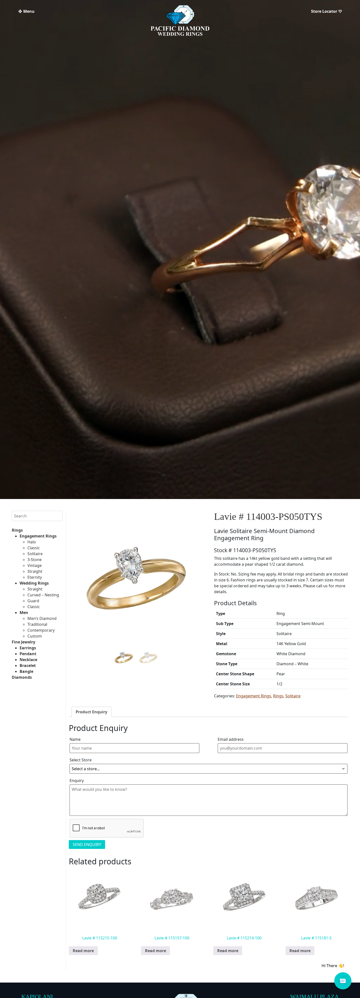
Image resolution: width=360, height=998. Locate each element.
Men (24, 612)
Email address (231, 739)
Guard (33, 600)
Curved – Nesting (43, 595)
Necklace (28, 659)
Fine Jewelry (23, 642)
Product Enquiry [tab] (91, 712)
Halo (31, 542)
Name (75, 739)
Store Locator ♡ (326, 11)
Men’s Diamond (42, 618)
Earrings (28, 648)
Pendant (28, 653)
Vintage (34, 565)
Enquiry (77, 780)
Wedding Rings (34, 583)
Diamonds (22, 677)
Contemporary (41, 630)
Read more (83, 950)
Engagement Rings (38, 536)
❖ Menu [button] (26, 11)
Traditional (37, 624)
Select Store (81, 760)
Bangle (26, 671)
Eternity (34, 577)
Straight (34, 571)
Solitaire (35, 553)
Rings (17, 530)
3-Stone (34, 559)
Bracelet (28, 665)
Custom (34, 636)
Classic (33, 547)
